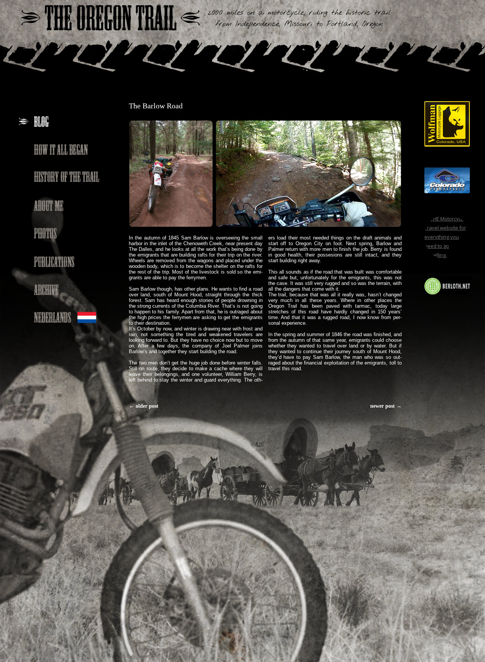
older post (143, 406)
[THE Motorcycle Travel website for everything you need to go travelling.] (447, 255)
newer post (386, 406)
